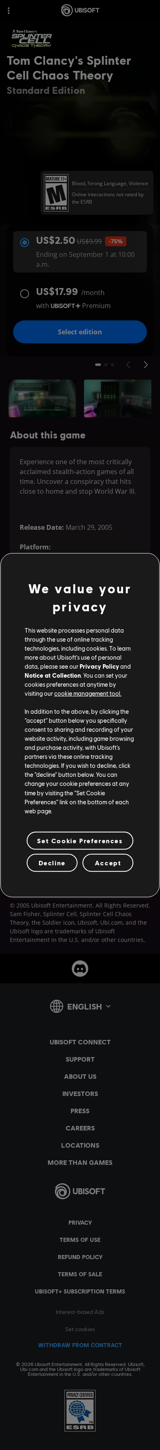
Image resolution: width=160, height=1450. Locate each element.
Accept (108, 863)
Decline (52, 863)
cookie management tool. (87, 693)
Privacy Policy (99, 666)
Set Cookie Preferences (80, 840)
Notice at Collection (53, 675)
